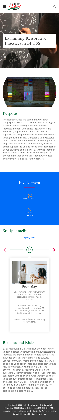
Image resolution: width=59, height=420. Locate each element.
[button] (54, 250)
